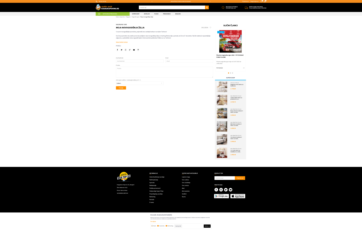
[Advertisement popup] (181, 115)
